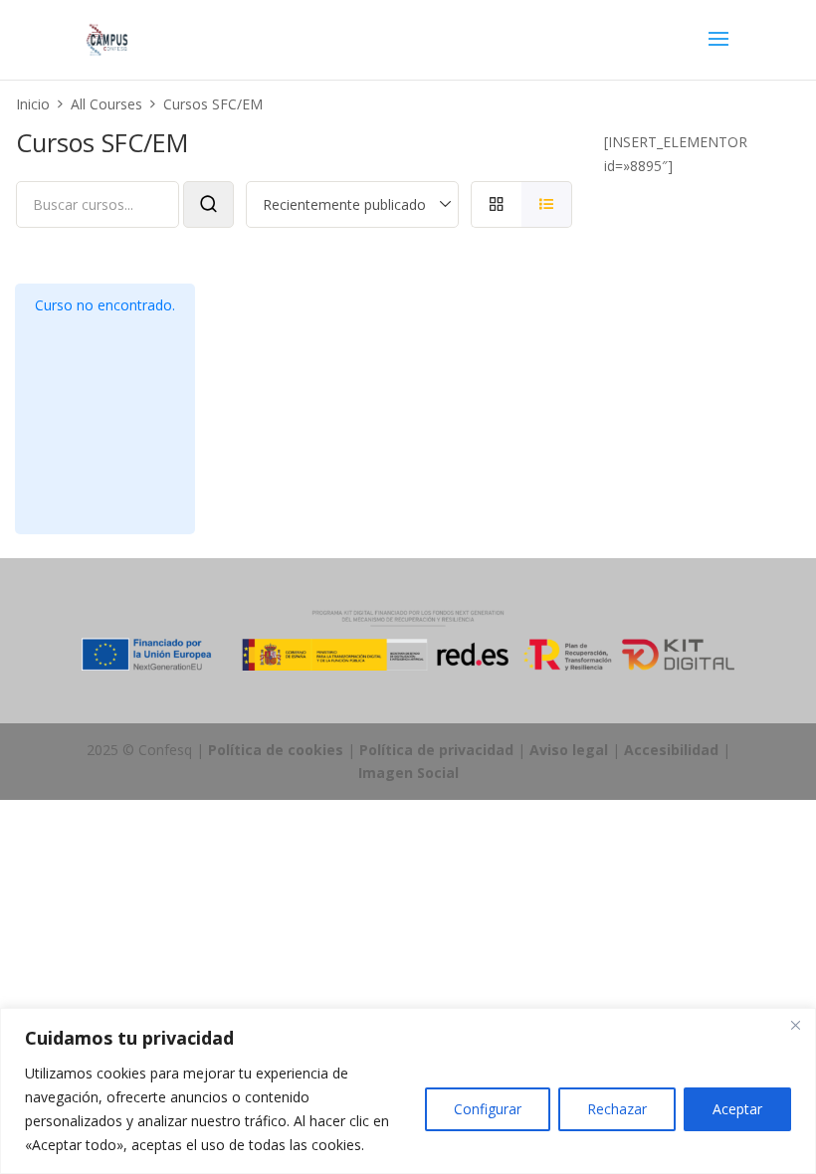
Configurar (487, 1108)
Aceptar (737, 1108)
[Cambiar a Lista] (546, 204)
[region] (408, 1091)
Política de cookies (275, 749)
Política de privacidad (436, 749)
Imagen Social (408, 772)
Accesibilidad (671, 749)
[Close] (795, 1025)
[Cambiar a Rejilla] (496, 204)
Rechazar (617, 1108)
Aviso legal (568, 749)
